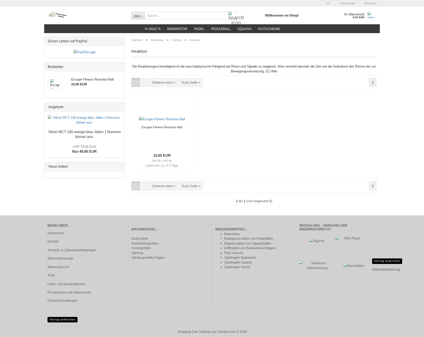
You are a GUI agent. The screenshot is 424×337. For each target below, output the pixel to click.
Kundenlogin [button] (347, 3)
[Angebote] (120, 107)
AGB (51, 275)
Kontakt (53, 241)
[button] (326, 3)
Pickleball (221, 29)
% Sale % (153, 29)
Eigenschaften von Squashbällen (247, 243)
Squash (244, 29)
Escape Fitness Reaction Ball (162, 127)
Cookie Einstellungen (62, 300)
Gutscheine (269, 29)
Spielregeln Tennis (237, 267)
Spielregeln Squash (238, 262)
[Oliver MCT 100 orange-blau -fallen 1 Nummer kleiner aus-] (84, 120)
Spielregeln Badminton (240, 257)
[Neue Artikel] (120, 166)
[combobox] (163, 82)
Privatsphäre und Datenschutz (69, 292)
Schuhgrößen (141, 248)
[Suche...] (232, 16)
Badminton (177, 29)
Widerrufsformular (60, 258)
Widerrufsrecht (58, 267)
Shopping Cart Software (194, 331)
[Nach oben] (411, 330)
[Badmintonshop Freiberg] (86, 15)
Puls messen (233, 253)
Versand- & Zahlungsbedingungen (71, 250)
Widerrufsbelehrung (386, 269)
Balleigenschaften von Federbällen (248, 238)
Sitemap (137, 253)
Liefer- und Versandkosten (66, 284)
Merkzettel (370, 3)
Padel (199, 29)
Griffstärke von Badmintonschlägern (250, 248)
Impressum (55, 233)
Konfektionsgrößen (145, 243)
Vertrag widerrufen (387, 261)
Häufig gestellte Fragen (148, 257)
